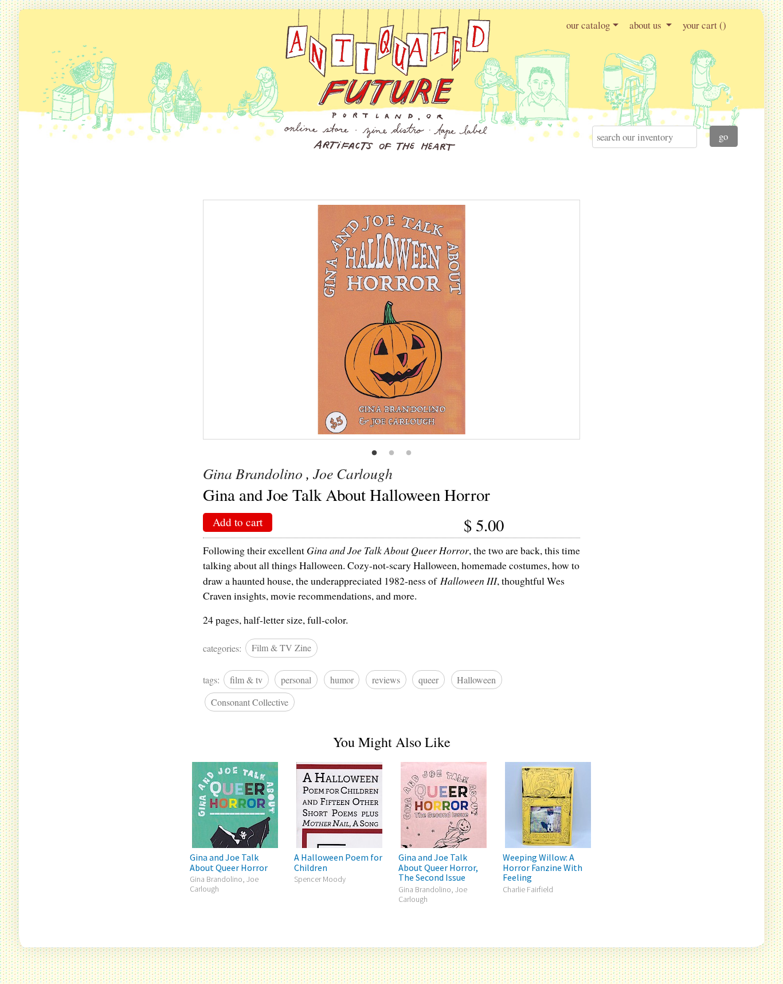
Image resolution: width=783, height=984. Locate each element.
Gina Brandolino (253, 473)
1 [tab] (374, 453)
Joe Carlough (353, 473)
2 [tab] (391, 453)
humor (342, 680)
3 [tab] (408, 453)
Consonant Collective (249, 702)
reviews (386, 680)
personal (296, 680)
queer (428, 680)
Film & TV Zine (281, 647)
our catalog (588, 25)
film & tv (246, 680)
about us (646, 25)
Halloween (476, 680)
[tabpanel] (391, 319)
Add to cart (238, 522)
